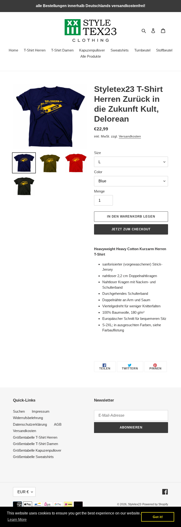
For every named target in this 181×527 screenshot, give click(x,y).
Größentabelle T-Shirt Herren (35, 437)
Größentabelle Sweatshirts (33, 457)
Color (98, 172)
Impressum (40, 411)
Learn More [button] (17, 520)
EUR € (23, 492)
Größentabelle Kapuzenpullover (37, 450)
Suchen (19, 411)
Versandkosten (130, 136)
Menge (99, 191)
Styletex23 (134, 504)
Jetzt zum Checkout (131, 229)
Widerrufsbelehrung (28, 418)
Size (97, 153)
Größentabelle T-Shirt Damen (35, 444)
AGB (58, 424)
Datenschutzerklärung (30, 424)
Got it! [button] (158, 517)
